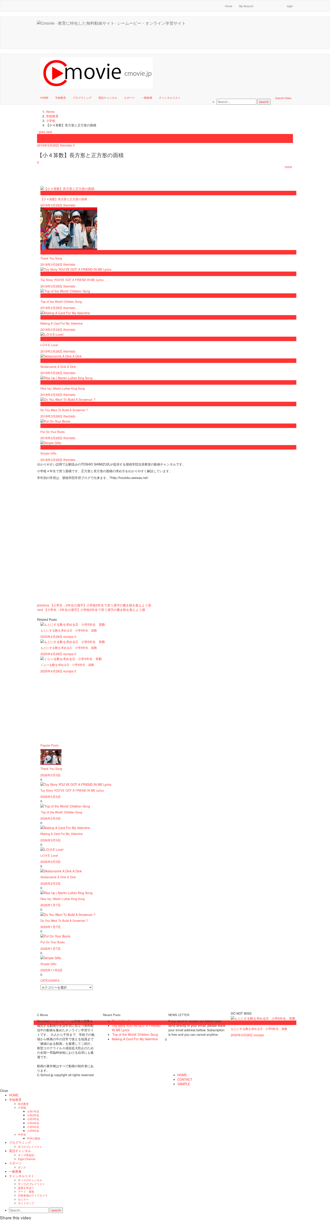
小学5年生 (33, 1127)
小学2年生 (33, 1115)
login (290, 6)
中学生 (22, 1134)
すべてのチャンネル (30, 1180)
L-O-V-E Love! (49, 345)
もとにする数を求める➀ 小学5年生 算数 (68, 647)
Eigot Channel (26, 1159)
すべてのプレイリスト (31, 1184)
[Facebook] (261, 3)
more (289, 167)
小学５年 (237, 1023)
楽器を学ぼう (26, 1187)
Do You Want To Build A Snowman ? (64, 410)
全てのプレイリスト (30, 1146)
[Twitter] (279, 3)
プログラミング (82, 97)
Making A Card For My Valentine (61, 323)
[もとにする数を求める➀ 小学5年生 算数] (72, 641)
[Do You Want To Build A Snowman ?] (67, 914)
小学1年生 (33, 1111)
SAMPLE (183, 1084)
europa (68, 636)
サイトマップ (26, 1203)
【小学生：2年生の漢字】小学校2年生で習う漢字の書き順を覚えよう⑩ (91, 609)
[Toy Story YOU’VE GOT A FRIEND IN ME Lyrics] (75, 784)
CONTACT (184, 1079)
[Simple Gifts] (50, 957)
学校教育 (60, 97)
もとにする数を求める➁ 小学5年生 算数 (68, 630)
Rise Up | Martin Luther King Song (62, 388)
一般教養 (146, 97)
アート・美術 (26, 1191)
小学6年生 (33, 1130)
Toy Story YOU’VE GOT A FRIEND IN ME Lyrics (72, 790)
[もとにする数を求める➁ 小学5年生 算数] (72, 624)
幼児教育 (23, 1104)
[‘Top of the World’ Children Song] (65, 805)
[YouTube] (270, 3)
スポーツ (129, 97)
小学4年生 (33, 1123)
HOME (44, 97)
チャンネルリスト (169, 97)
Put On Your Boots (52, 432)
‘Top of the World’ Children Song (61, 812)
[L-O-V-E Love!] (52, 849)
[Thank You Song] (51, 756)
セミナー (23, 1199)
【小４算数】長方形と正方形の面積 (63, 199)
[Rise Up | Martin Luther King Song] (66, 892)
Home (228, 6)
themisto (66, 145)
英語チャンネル (107, 97)
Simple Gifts (48, 453)
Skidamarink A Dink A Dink (58, 366)
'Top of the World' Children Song (61, 301)
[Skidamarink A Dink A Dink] (61, 870)
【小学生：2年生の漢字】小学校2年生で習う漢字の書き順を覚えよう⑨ (94, 605)
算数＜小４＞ (46, 140)
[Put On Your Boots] (55, 935)
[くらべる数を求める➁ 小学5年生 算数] (71, 658)
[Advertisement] (214, 38)
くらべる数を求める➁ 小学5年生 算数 (67, 665)
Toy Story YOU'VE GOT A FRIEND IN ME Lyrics (72, 280)
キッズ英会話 (26, 1155)
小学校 (41, 136)
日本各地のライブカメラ (33, 1195)
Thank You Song (51, 258)
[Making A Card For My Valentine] (65, 827)
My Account (246, 6)
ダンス (22, 1167)
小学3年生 (33, 1119)
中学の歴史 (33, 1138)
